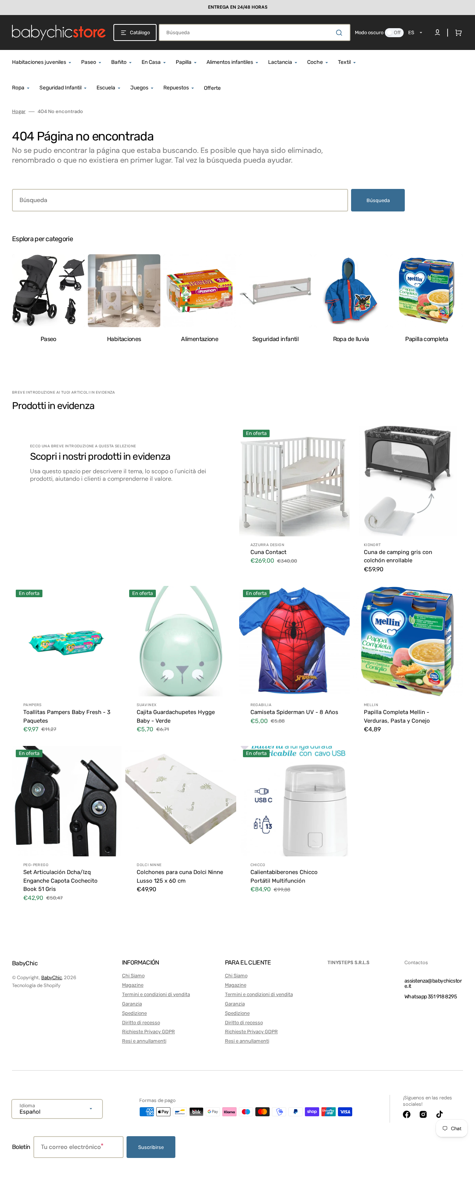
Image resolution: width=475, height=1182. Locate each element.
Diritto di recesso (141, 1022)
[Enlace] (237, 7)
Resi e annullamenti (144, 1041)
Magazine (132, 985)
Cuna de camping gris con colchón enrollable (398, 556)
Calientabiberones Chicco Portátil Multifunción (284, 876)
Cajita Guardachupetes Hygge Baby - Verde (176, 716)
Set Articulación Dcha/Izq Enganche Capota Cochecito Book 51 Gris (60, 880)
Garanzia (132, 1004)
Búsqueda (378, 200)
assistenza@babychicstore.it (432, 983)
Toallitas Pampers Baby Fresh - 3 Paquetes (66, 716)
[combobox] (254, 32)
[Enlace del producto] (294, 504)
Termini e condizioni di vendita (156, 994)
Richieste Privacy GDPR (148, 1031)
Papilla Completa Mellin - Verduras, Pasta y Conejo (397, 716)
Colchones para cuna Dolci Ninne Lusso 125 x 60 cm (180, 876)
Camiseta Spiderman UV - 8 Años (294, 712)
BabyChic (51, 977)
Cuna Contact (268, 552)
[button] (457, 32)
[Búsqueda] (340, 32)
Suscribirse (151, 1147)
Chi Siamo (133, 975)
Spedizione (134, 1013)
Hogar (19, 112)
